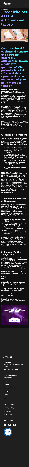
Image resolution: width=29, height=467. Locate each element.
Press (5, 395)
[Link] (6, 3)
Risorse (6, 384)
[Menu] (26, 4)
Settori (6, 381)
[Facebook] (4, 424)
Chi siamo (7, 391)
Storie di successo (10, 388)
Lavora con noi (9, 404)
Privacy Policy (8, 408)
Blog (5, 398)
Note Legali (7, 415)
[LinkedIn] (14, 424)
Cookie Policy (8, 411)
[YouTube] (9, 424)
